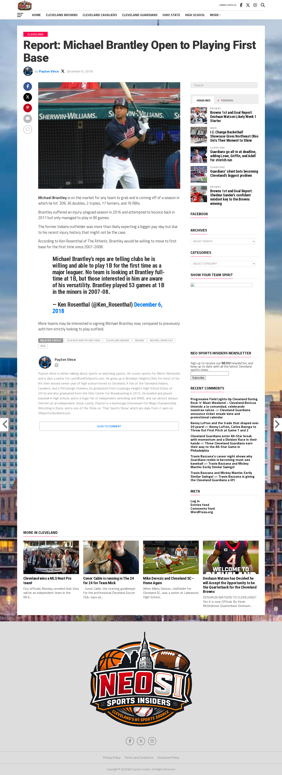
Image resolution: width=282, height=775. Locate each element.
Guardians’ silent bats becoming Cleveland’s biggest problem (234, 173)
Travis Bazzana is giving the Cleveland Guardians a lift (223, 478)
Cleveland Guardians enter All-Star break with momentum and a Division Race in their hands (224, 439)
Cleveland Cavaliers (100, 14)
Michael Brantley (161, 340)
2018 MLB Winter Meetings (83, 340)
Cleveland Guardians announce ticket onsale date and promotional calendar (220, 413)
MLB (42, 346)
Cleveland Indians (117, 340)
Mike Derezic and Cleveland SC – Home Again (168, 580)
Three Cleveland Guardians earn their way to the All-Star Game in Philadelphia (221, 447)
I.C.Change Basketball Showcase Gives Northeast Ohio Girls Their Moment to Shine (234, 136)
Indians (139, 340)
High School (195, 14)
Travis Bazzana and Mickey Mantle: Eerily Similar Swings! (220, 465)
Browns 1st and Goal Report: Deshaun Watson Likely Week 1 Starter (233, 116)
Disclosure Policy (168, 757)
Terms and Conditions (139, 757)
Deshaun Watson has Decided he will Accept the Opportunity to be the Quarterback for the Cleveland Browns (229, 585)
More (214, 14)
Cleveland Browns (62, 14)
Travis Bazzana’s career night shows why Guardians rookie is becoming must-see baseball (221, 460)
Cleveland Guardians (140, 14)
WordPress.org (202, 511)
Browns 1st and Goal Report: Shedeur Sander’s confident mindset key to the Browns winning (231, 197)
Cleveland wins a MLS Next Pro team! (47, 580)
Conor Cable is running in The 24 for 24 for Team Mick (108, 580)
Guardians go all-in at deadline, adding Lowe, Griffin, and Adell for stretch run (233, 156)
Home (36, 14)
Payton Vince (49, 71)
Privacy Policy (111, 757)
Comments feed (203, 508)
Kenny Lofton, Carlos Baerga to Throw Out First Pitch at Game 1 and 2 (223, 428)
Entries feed (200, 504)
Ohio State (171, 14)
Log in (195, 500)
